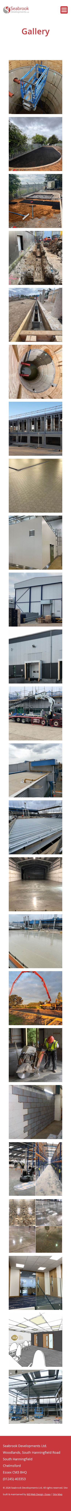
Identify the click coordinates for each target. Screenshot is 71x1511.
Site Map (57, 1494)
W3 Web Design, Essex (39, 1494)
